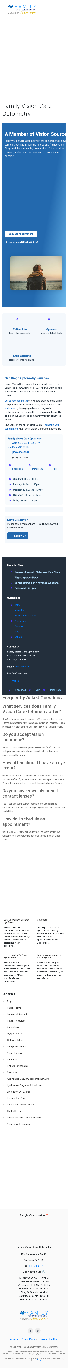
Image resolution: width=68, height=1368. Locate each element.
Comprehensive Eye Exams (20, 1104)
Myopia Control (14, 1033)
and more (10, 408)
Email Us (14, 681)
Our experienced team (16, 400)
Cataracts (12, 1059)
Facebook (20, 689)
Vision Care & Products (26, 615)
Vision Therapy (14, 1053)
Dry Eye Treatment (16, 1046)
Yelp (38, 689)
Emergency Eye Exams (18, 1091)
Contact (18, 637)
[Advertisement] (34, 54)
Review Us (20, 535)
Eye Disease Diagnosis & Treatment (24, 1085)
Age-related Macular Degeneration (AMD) (28, 1079)
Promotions (20, 621)
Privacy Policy (28, 1339)
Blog (17, 631)
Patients (19, 626)
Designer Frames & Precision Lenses (25, 1117)
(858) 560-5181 (30, 242)
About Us (19, 610)
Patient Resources (16, 1021)
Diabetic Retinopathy (17, 1066)
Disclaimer (14, 1339)
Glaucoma (12, 1072)
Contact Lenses (15, 1111)
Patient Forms (14, 1008)
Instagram (55, 689)
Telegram (40, 1360)
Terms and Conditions (48, 1339)
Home (18, 605)
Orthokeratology (15, 1040)
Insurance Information (18, 1014)
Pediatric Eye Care (16, 1098)
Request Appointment (21, 234)
